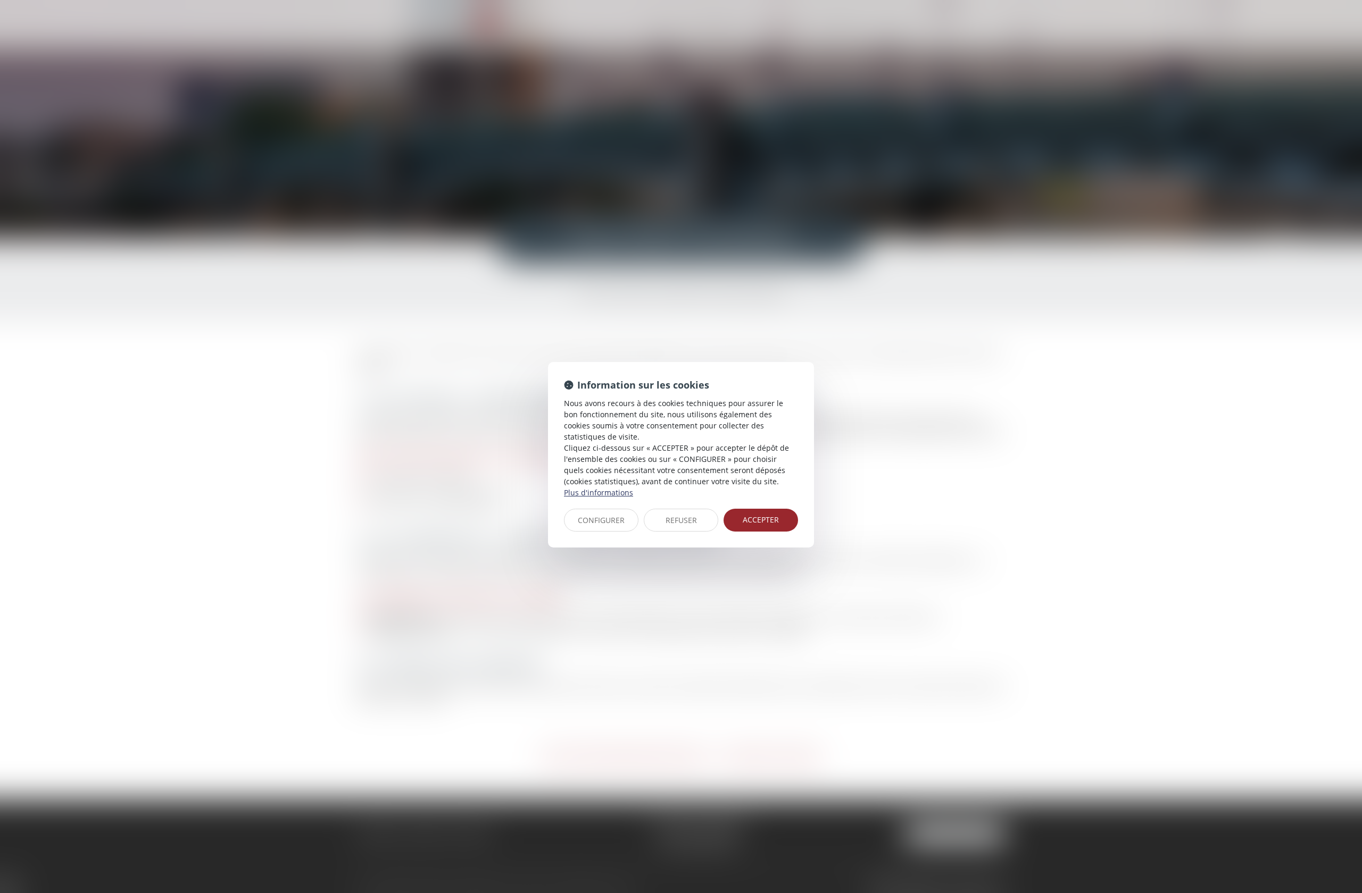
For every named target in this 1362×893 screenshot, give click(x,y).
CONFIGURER (601, 520)
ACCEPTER (761, 520)
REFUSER (681, 520)
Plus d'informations (598, 492)
